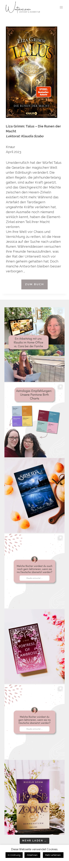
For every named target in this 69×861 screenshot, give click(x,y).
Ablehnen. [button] (32, 855)
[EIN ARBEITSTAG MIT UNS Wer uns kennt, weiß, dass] (34, 344)
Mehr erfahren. (53, 855)
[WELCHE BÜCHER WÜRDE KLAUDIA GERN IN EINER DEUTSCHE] (34, 721)
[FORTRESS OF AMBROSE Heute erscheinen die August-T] (34, 646)
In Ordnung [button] (14, 855)
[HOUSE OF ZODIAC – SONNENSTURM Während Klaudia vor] (34, 797)
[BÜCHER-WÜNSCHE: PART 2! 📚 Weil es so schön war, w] (34, 571)
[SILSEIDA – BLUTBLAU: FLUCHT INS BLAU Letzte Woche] (34, 495)
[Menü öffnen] (61, 7)
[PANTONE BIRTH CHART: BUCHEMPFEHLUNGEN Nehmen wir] (34, 420)
